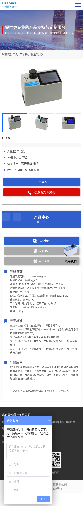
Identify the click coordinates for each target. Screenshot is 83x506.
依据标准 (44, 250)
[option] (41, 88)
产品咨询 (41, 182)
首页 (15, 54)
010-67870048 (45, 192)
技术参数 (44, 240)
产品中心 (24, 54)
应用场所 (44, 261)
